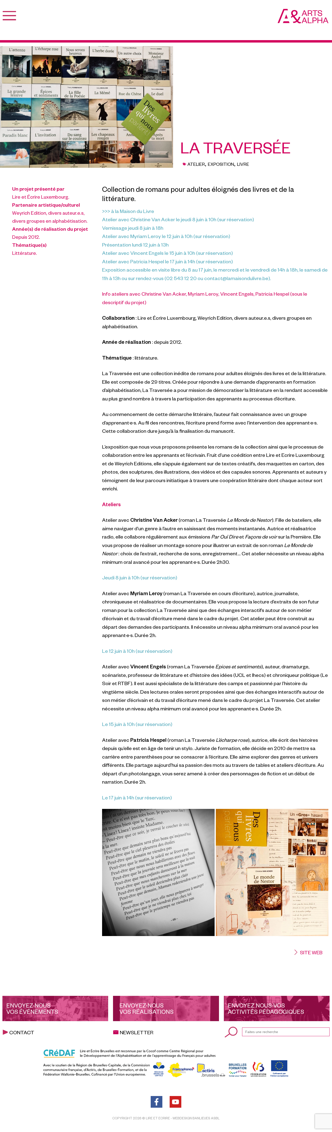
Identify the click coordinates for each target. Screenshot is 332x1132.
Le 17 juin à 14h (118, 797)
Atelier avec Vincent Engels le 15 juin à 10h (148, 252)
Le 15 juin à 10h (118, 724)
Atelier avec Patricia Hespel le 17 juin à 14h (148, 261)
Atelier (196, 164)
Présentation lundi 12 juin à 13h (135, 244)
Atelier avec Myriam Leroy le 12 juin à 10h (147, 236)
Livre (243, 164)
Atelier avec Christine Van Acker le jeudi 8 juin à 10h (159, 219)
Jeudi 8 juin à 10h (121, 577)
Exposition (221, 164)
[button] (307, 952)
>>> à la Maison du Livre (128, 211)
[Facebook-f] (156, 1102)
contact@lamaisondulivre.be (236, 278)
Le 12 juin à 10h (118, 650)
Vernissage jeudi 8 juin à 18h (132, 227)
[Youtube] (175, 1102)
